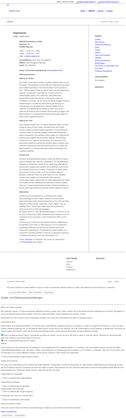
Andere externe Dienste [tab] (9, 361)
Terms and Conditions (102, 55)
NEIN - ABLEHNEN (35, 292)
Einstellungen (49, 292)
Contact (98, 39)
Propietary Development (103, 71)
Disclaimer (28, 239)
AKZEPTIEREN (7, 415)
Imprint (10, 21)
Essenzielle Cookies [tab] (8, 322)
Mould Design (100, 63)
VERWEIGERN (20, 415)
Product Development (102, 60)
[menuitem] (83, 11)
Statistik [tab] (4, 343)
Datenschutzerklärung (102, 44)
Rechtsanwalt (27, 242)
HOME (15, 36)
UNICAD (98, 58)
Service (97, 52)
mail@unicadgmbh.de (31, 56)
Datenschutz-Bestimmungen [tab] (11, 403)
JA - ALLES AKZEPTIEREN (17, 292)
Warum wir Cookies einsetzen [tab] (11, 307)
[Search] (116, 11)
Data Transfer (100, 42)
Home (97, 47)
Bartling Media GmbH (54, 70)
